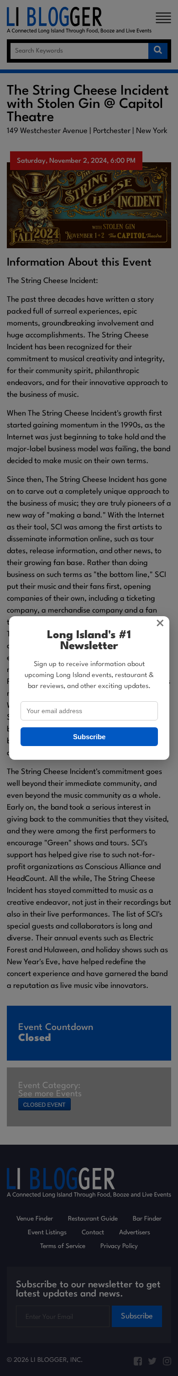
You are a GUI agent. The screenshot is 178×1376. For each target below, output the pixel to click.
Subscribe (89, 737)
